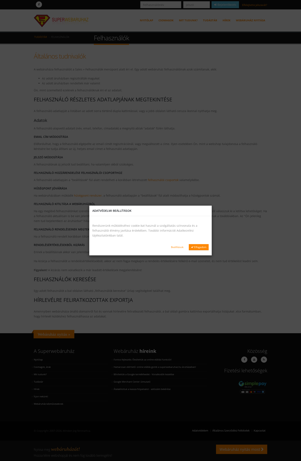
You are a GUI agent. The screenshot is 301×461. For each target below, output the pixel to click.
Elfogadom (200, 247)
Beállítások (177, 247)
